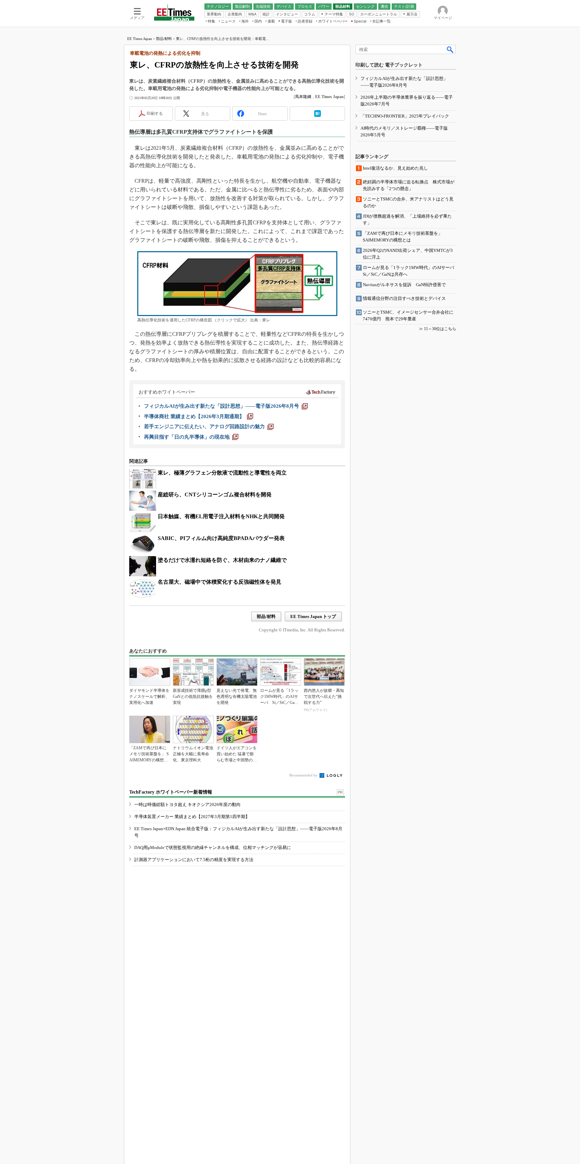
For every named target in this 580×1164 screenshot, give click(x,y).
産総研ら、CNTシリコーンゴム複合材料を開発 (215, 494)
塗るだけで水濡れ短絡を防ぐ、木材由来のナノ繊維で (222, 560)
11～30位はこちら (440, 328)
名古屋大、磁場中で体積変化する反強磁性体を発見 (219, 582)
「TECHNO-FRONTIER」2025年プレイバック (404, 116)
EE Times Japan (139, 39)
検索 (450, 49)
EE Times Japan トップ (313, 616)
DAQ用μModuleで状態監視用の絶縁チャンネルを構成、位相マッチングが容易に (212, 847)
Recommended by (304, 775)
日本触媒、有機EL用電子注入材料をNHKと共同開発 (221, 516)
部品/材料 (164, 39)
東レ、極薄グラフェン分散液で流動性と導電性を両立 (222, 473)
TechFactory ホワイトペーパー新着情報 (170, 792)
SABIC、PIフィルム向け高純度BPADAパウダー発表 (221, 538)
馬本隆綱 (303, 96)
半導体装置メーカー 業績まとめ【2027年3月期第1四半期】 (192, 816)
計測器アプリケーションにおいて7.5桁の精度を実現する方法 (193, 859)
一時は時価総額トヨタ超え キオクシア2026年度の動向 (187, 804)
